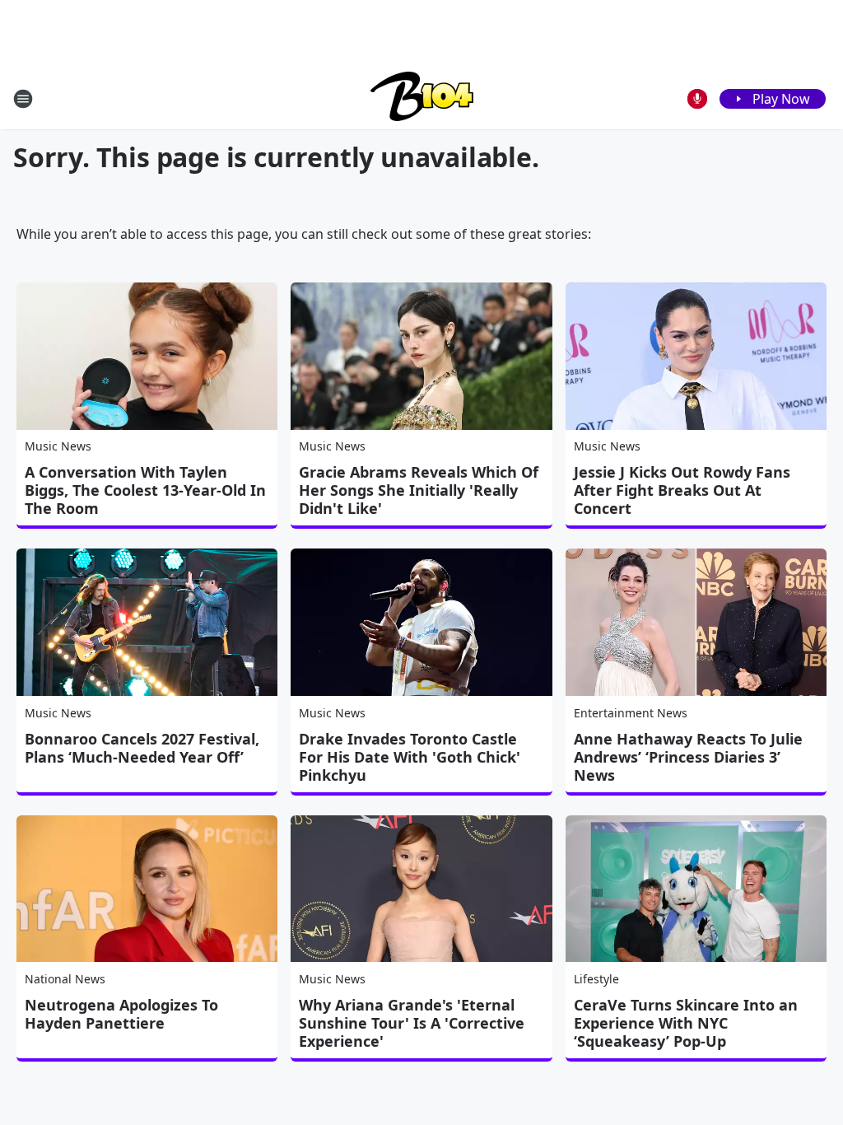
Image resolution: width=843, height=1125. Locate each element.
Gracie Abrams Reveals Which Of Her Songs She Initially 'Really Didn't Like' (418, 490)
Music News (58, 446)
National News (65, 979)
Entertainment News (630, 713)
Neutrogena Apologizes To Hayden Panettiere (121, 1014)
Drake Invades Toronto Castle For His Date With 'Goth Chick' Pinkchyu (409, 757)
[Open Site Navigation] (23, 99)
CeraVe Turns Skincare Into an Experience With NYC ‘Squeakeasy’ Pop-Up (686, 1023)
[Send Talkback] (697, 99)
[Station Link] (421, 98)
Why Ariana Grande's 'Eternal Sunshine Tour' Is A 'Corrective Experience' (411, 1023)
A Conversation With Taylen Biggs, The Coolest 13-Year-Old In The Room (145, 490)
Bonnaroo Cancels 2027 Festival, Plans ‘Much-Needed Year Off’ (142, 748)
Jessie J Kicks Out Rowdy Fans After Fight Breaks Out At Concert (682, 490)
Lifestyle (596, 979)
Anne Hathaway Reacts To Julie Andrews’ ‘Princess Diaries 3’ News (688, 757)
